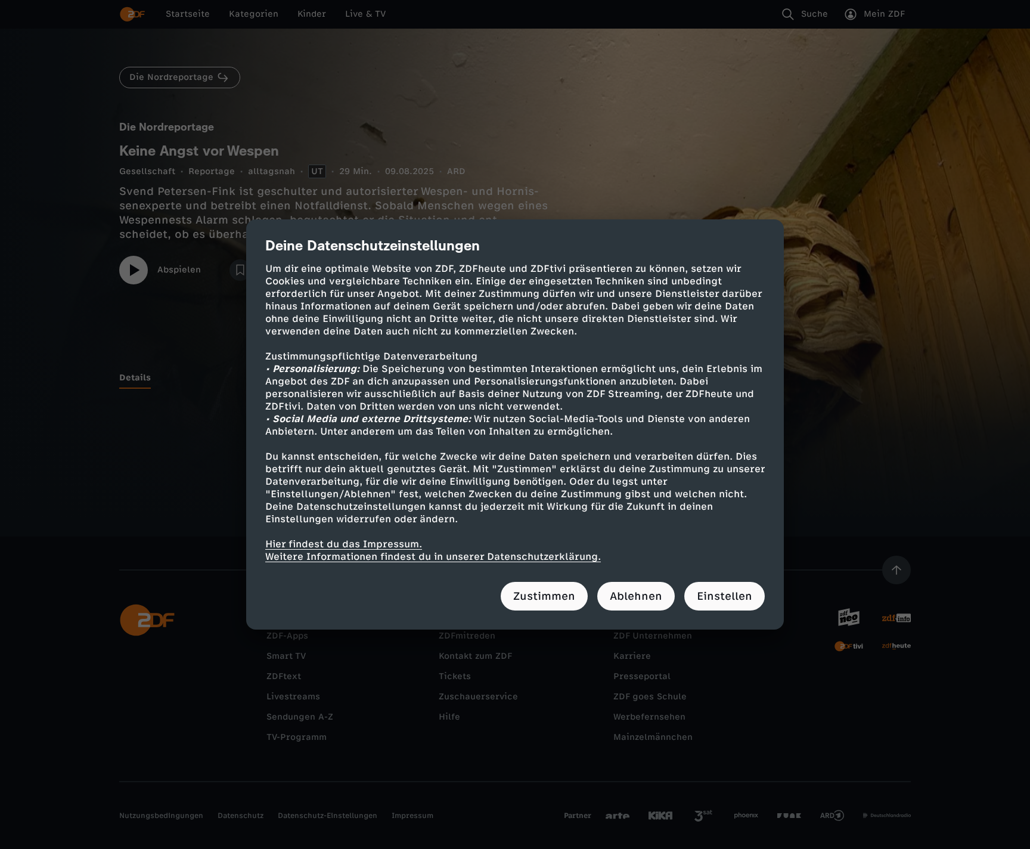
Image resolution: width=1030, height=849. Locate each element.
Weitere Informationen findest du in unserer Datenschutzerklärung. (433, 556)
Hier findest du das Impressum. (343, 544)
